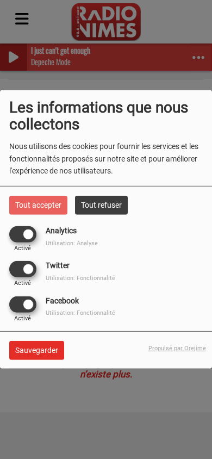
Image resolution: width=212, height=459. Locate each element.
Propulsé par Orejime (177, 347)
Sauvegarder (36, 349)
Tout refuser (101, 205)
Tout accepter (38, 205)
